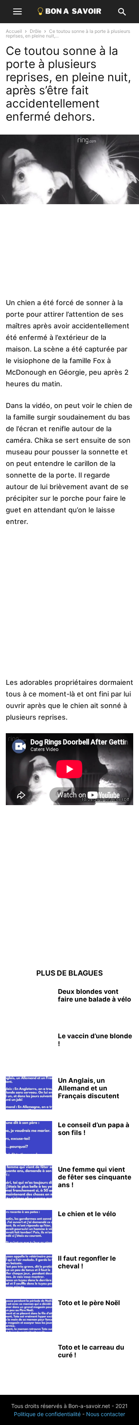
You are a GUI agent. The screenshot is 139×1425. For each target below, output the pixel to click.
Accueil (14, 31)
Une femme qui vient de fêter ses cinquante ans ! (94, 1177)
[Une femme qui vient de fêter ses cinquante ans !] (29, 1183)
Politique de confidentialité (47, 1414)
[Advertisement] (69, 256)
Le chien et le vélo (87, 1214)
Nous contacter (105, 1414)
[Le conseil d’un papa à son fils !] (29, 1138)
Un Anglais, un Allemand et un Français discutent (88, 1088)
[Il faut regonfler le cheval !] (29, 1271)
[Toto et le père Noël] (29, 1316)
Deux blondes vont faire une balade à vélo (94, 995)
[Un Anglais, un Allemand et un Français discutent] (29, 1094)
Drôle (35, 31)
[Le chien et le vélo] (29, 1227)
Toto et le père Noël (89, 1303)
